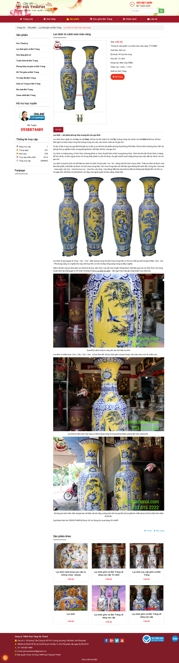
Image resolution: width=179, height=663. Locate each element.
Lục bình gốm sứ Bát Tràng (50, 28)
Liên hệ (153, 19)
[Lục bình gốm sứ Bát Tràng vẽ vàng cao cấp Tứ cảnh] (109, 556)
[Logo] (34, 6)
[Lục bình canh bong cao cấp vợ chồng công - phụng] (71, 556)
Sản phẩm (74, 19)
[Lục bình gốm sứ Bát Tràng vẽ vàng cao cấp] (109, 598)
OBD (95, 660)
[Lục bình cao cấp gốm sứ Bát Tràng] (146, 556)
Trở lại (148, 531)
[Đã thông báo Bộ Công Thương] (153, 639)
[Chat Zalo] (175, 639)
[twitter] (117, 640)
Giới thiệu (51, 19)
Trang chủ (27, 19)
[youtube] (122, 640)
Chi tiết (58, 130)
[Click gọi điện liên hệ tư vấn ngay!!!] (5, 657)
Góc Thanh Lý (22, 43)
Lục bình (71, 614)
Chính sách (131, 19)
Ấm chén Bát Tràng (24, 89)
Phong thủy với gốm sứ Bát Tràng (30, 66)
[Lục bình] (71, 598)
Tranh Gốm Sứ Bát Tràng (27, 61)
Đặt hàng (119, 77)
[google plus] (112, 640)
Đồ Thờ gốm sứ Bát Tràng (27, 72)
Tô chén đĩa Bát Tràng (26, 78)
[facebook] (106, 640)
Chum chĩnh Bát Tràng (26, 95)
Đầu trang (159, 531)
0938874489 (32, 129)
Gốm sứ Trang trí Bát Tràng (28, 84)
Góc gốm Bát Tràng (102, 19)
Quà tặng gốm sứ (23, 55)
